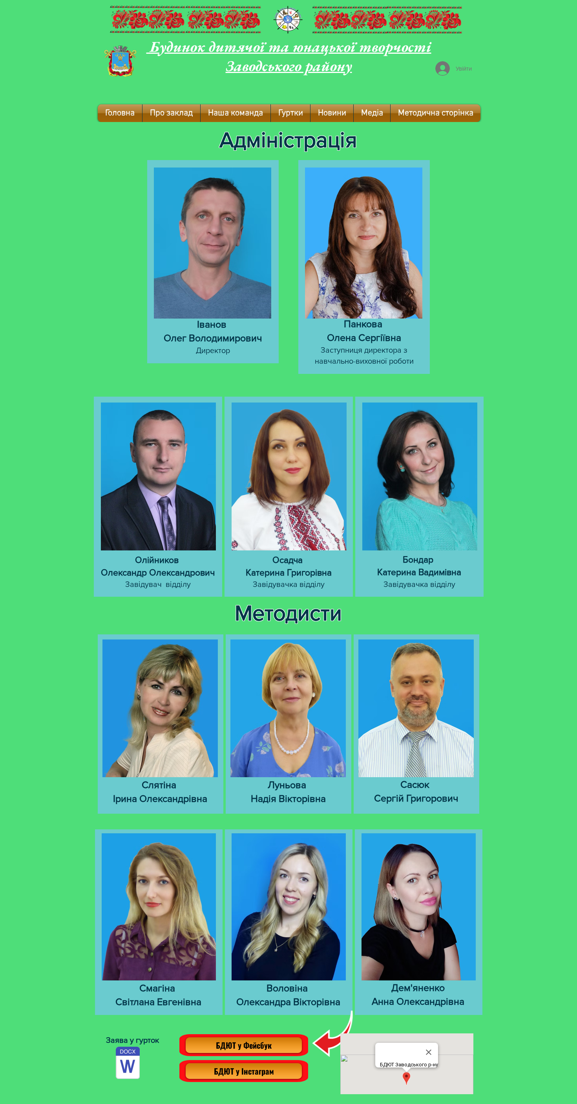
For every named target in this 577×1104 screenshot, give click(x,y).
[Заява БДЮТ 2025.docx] (128, 1064)
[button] (171, 113)
